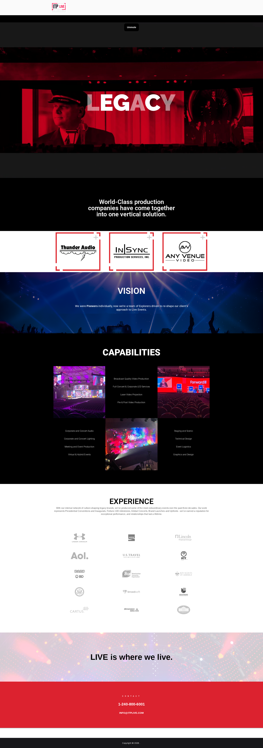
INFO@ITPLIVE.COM (131, 713)
